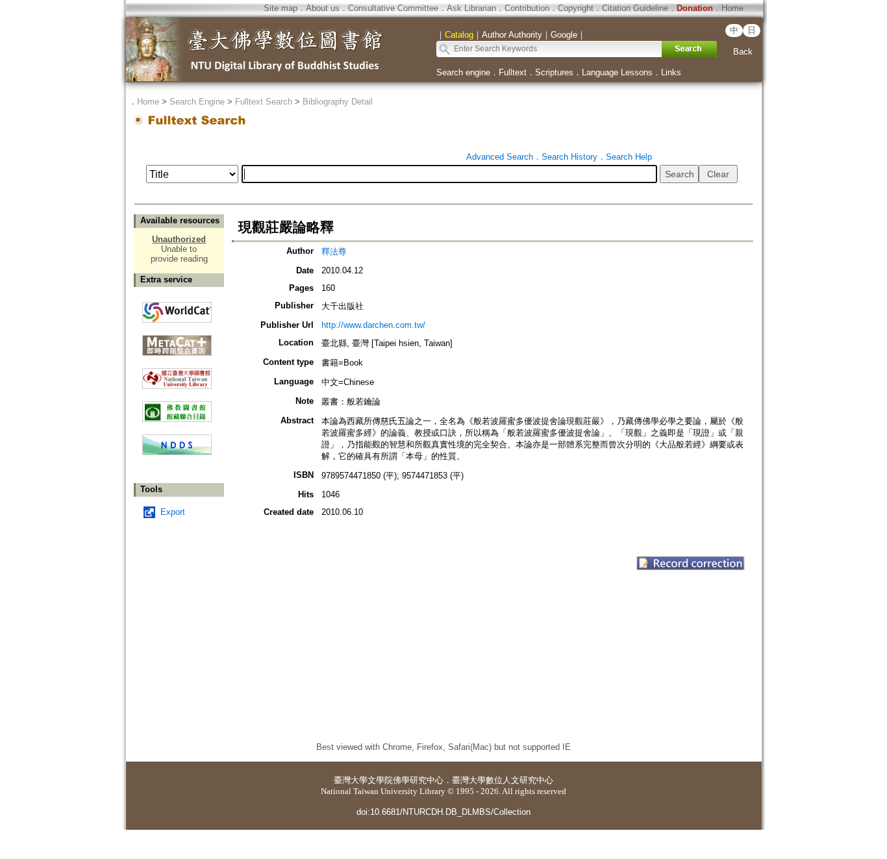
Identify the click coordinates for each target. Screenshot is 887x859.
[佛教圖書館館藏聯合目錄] (177, 407)
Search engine (463, 72)
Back (743, 51)
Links (671, 72)
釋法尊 (334, 251)
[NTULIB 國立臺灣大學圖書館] (177, 373)
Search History (569, 157)
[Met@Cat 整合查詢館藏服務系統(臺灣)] (177, 340)
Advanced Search (499, 157)
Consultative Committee (393, 8)
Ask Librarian (471, 8)
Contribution (527, 8)
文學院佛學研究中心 (405, 780)
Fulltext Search (263, 101)
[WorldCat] (177, 309)
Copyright (575, 8)
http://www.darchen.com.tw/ (373, 325)
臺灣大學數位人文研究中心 (502, 780)
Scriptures (554, 72)
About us (323, 8)
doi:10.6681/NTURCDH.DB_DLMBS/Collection (443, 812)
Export (172, 512)
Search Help (629, 157)
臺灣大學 (351, 780)
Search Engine (197, 101)
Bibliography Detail (338, 101)
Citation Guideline (635, 8)
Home (732, 8)
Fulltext (513, 72)
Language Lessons (617, 72)
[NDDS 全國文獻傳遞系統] (177, 452)
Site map (280, 8)
